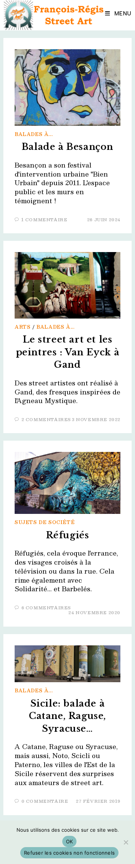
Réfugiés (67, 535)
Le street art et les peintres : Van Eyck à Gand (68, 352)
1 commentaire (44, 219)
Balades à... (33, 134)
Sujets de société (45, 522)
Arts (22, 327)
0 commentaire (44, 801)
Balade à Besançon (67, 146)
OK (69, 841)
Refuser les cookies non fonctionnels (69, 853)
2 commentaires (46, 419)
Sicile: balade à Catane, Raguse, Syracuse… (67, 716)
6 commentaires (46, 607)
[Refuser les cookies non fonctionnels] (125, 842)
